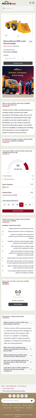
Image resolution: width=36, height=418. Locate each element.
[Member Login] (30, 3)
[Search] (3, 8)
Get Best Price (18, 63)
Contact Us (29, 408)
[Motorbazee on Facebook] (10, 395)
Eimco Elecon (22, 386)
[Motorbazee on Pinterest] (22, 395)
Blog (11, 405)
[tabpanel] (18, 25)
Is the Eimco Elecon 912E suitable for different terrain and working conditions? (16, 369)
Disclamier (17, 405)
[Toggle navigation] (32, 2)
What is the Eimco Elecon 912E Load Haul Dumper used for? (16, 323)
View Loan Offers (18, 211)
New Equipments (11, 386)
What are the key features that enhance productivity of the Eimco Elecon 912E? (16, 349)
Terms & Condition (27, 405)
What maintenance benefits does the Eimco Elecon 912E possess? (15, 355)
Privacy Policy (7, 408)
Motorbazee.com (22, 414)
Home (3, 386)
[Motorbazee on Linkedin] (26, 395)
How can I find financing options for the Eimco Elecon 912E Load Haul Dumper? (16, 362)
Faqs (17, 410)
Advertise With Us (18, 408)
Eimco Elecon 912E (8, 388)
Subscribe (32, 400)
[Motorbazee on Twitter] (18, 395)
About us (5, 405)
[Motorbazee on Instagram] (14, 395)
